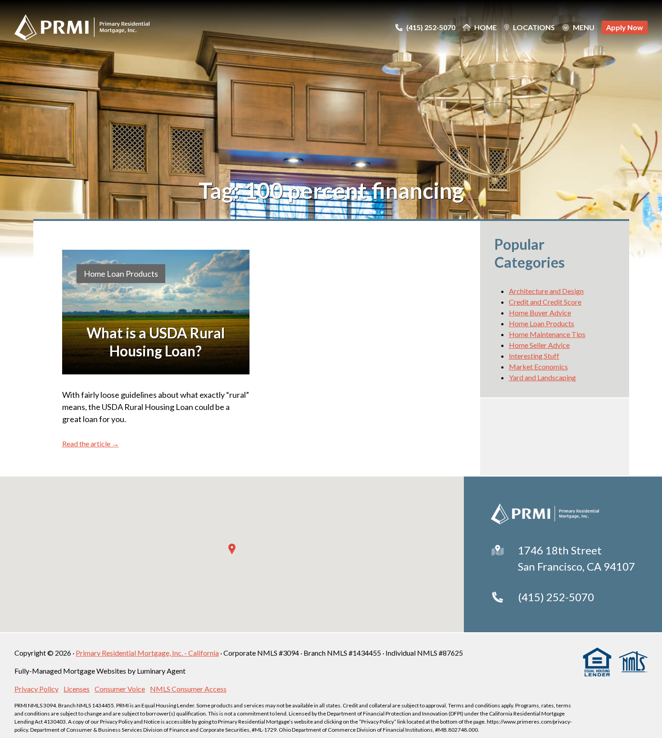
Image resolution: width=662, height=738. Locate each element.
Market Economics (538, 366)
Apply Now (624, 27)
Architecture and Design (546, 291)
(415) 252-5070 (556, 596)
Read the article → (90, 443)
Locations (534, 27)
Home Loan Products (121, 274)
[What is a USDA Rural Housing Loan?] (155, 312)
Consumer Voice (120, 688)
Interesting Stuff (534, 355)
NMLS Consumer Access (188, 688)
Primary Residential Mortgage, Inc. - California (147, 652)
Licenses (76, 688)
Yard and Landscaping (542, 377)
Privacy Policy (36, 688)
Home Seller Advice (539, 345)
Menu (583, 27)
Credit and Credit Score (545, 301)
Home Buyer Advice (540, 312)
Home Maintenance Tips (547, 334)
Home (485, 27)
